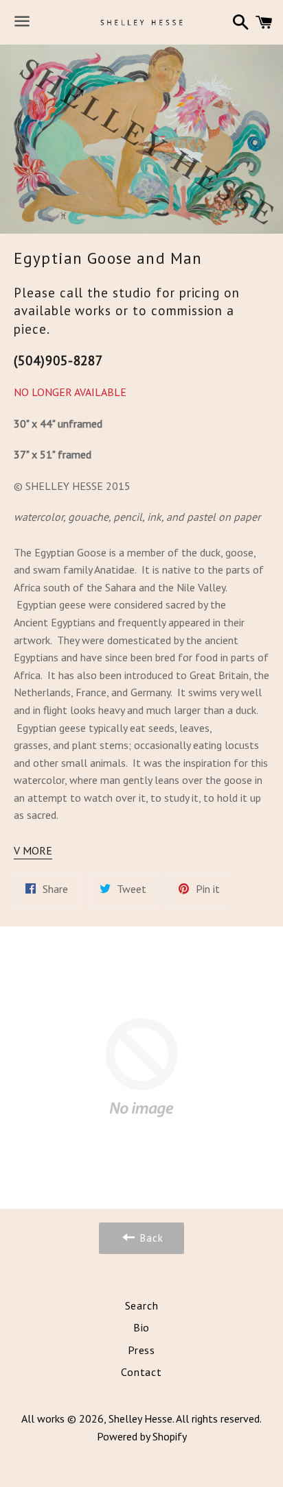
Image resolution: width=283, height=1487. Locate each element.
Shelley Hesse (140, 1418)
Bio (141, 1327)
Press (141, 1350)
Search (142, 1305)
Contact (141, 1372)
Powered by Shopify (142, 1436)
